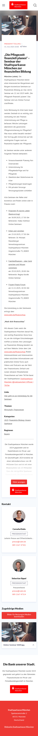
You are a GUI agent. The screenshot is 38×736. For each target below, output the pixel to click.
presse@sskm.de (19, 541)
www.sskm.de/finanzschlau (14, 315)
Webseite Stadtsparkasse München (19, 727)
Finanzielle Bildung (16, 420)
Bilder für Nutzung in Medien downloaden (19, 615)
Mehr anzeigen (19, 482)
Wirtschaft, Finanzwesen (14, 409)
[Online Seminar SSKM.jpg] (19, 632)
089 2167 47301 (19, 545)
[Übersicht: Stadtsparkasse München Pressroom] (18, 5)
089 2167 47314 (19, 594)
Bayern (7, 434)
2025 (6, 420)
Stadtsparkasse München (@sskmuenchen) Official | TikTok (18, 382)
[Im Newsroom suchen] (35, 5)
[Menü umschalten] (3, 5)
